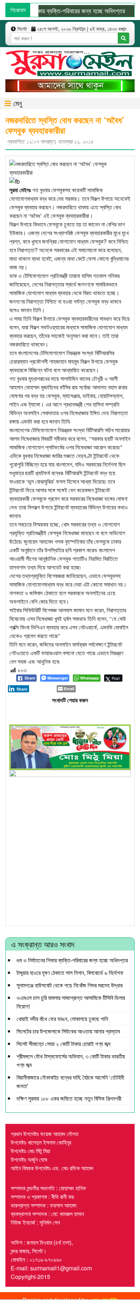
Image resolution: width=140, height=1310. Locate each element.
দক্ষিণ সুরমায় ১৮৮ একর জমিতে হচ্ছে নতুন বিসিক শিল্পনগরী (69, 1098)
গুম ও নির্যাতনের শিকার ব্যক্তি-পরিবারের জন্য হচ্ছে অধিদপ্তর (72, 960)
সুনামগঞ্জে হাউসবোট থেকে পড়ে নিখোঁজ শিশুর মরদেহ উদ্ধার (69, 985)
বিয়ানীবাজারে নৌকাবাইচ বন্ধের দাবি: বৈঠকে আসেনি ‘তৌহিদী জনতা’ (70, 1081)
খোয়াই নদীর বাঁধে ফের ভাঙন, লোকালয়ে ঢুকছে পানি (62, 1019)
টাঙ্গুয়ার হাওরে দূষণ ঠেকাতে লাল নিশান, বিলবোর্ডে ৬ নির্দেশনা (70, 972)
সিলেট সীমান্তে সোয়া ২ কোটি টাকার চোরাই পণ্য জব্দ (64, 1044)
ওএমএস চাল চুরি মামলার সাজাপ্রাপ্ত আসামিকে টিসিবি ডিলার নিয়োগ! (71, 1001)
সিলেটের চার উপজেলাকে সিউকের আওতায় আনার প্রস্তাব (68, 1031)
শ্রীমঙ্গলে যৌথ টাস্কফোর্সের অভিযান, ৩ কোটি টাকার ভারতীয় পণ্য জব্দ (71, 1060)
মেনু (16, 103)
